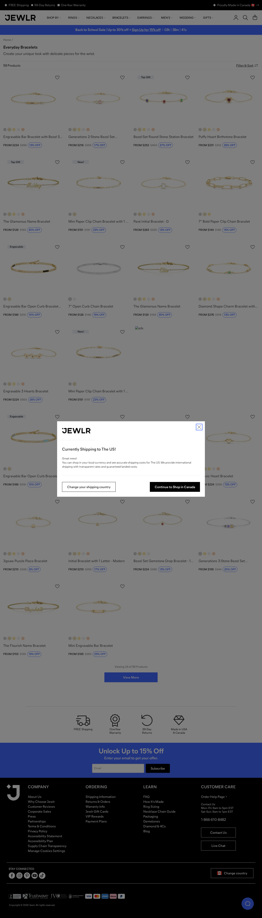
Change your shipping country (89, 487)
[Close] (199, 427)
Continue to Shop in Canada (175, 487)
